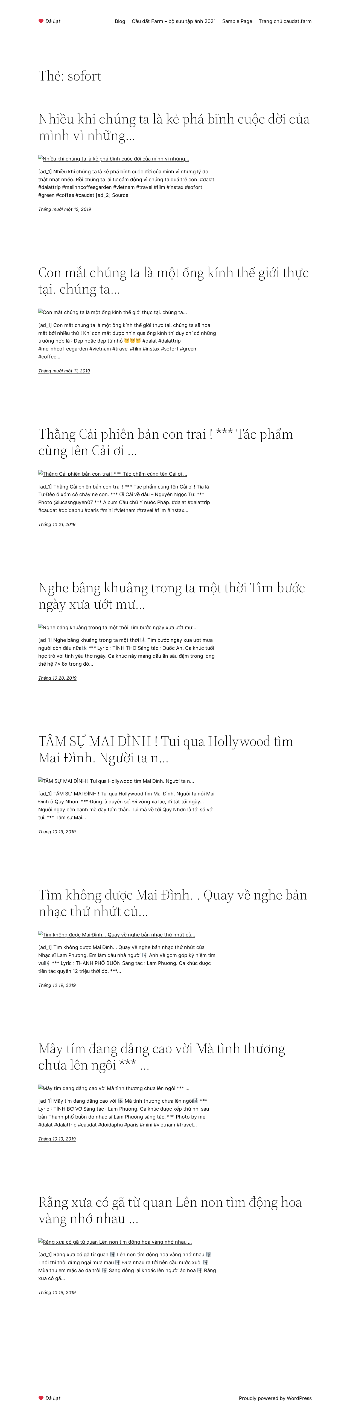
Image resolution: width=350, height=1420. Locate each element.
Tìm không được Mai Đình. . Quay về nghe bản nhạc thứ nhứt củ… (172, 902)
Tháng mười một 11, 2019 (64, 370)
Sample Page (237, 21)
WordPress (299, 1398)
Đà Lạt (52, 21)
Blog (120, 21)
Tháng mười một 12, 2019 (64, 209)
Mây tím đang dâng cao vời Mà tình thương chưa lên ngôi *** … (161, 1056)
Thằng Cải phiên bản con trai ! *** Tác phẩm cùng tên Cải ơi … (165, 442)
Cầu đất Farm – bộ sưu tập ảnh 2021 (174, 21)
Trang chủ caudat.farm (285, 21)
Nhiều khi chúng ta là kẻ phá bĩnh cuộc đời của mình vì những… (174, 126)
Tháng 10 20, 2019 (57, 678)
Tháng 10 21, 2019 (56, 524)
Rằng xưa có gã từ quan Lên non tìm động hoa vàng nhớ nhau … (170, 1210)
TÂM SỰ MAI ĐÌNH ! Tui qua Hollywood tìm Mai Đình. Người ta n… (165, 749)
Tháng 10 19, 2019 (57, 831)
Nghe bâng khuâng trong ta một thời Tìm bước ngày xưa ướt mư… (171, 595)
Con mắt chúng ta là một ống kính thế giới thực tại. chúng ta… (173, 280)
